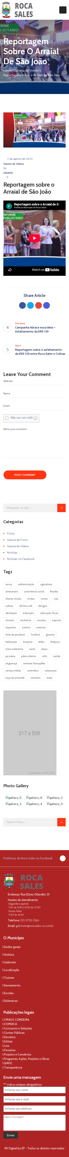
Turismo (9, 977)
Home (7, 71)
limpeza (55, 641)
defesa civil (25, 605)
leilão (41, 641)
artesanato (12, 591)
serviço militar (13, 670)
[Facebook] (22, 305)
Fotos (11, 534)
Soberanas (11, 1000)
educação (28, 613)
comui (44, 598)
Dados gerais (12, 947)
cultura (9, 605)
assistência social (34, 591)
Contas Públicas (14, 1032)
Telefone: (23, 920)
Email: (31, 926)
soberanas (51, 670)
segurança (11, 663)
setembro (33, 670)
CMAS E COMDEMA (16, 1019)
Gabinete (10, 962)
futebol (35, 634)
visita (50, 677)
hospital (27, 641)
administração (26, 584)
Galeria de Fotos (17, 540)
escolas (41, 620)
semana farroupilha (34, 663)
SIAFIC (8, 1063)
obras (44, 649)
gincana (50, 634)
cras (56, 598)
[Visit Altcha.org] (35, 418)
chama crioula (13, 598)
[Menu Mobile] (62, 10)
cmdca (31, 598)
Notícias (12, 553)
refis (44, 656)
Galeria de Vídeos (26, 71)
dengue (42, 605)
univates (36, 677)
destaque (11, 613)
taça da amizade (15, 677)
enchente (25, 620)
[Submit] (61, 508)
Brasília (54, 591)
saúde (56, 656)
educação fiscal (49, 613)
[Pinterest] (38, 305)
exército (41, 627)
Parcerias (10, 1050)
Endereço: (14, 894)
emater (10, 620)
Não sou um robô (22, 417)
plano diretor (28, 656)
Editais (8, 1041)
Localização (11, 970)
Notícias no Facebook (20, 559)
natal (32, 649)
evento (26, 627)
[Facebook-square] (63, 858)
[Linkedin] (46, 305)
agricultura (46, 584)
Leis (6, 1045)
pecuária (10, 656)
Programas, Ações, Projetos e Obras (26, 1058)
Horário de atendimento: (23, 900)
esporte (56, 620)
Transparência (13, 1067)
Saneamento (12, 985)
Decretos (10, 1037)
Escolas (9, 993)
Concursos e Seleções (18, 1028)
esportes (11, 627)
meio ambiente (14, 649)
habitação (11, 641)
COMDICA (10, 1024)
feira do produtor (15, 634)
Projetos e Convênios (17, 1054)
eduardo (8, 173)
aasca (9, 584)
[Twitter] (30, 305)
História (9, 954)
